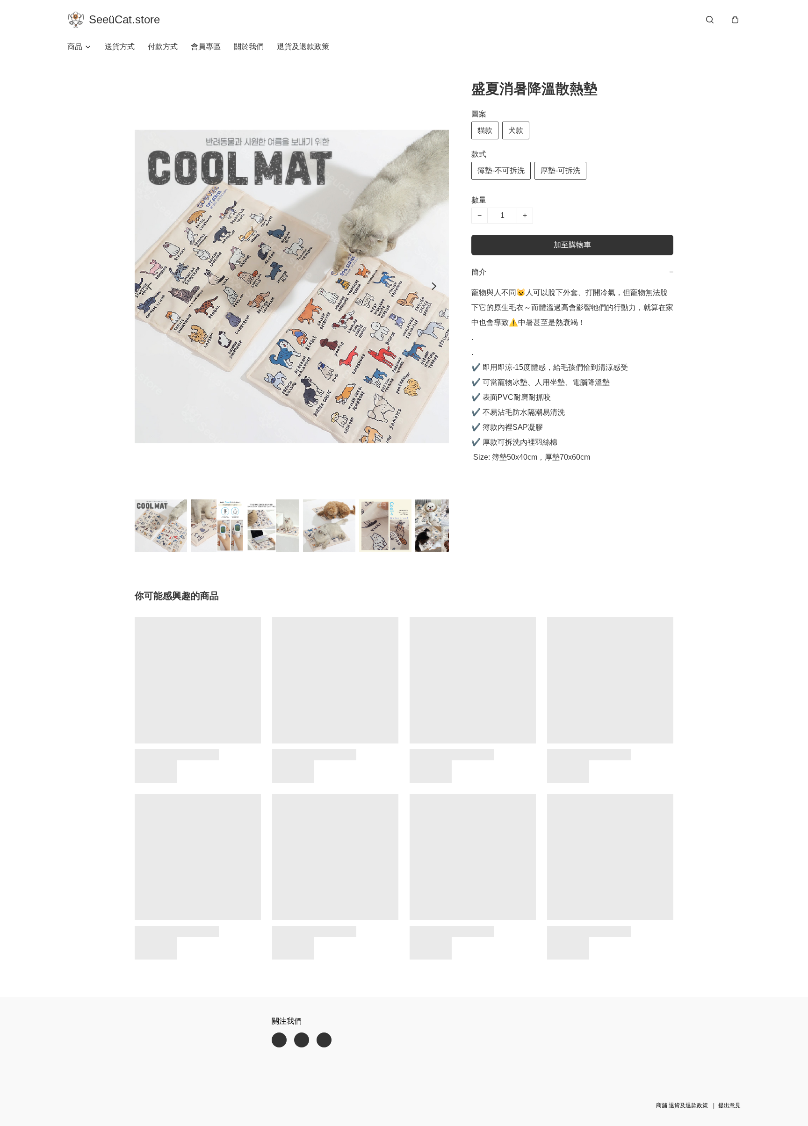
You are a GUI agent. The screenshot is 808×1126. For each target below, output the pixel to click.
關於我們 (249, 47)
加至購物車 (572, 245)
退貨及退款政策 (303, 47)
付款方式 (163, 47)
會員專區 (206, 47)
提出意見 (729, 1105)
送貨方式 (120, 47)
